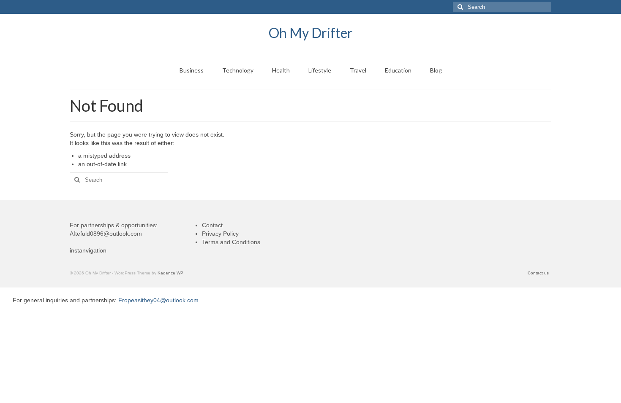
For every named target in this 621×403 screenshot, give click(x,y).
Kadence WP (170, 273)
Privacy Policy (220, 233)
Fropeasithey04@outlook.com (158, 300)
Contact (212, 225)
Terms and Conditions (231, 242)
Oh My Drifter (311, 32)
